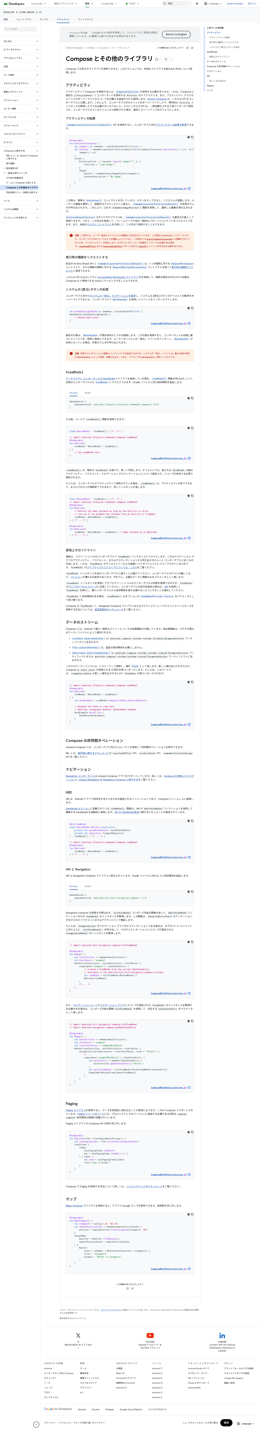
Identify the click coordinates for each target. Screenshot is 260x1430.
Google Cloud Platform (131, 1409)
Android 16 (157, 1373)
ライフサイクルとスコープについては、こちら (112, 567)
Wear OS (120, 1373)
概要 (6, 19)
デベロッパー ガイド (197, 1373)
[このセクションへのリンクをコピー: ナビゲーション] (94, 770)
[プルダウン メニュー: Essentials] (46, 3)
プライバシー (86, 1387)
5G (81, 1392)
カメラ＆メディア (88, 1383)
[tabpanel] (130, 404)
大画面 (119, 1368)
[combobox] (177, 3)
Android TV (121, 1387)
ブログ (132, 3)
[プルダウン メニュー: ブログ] (139, 3)
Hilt (166, 586)
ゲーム (83, 1368)
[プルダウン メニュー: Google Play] (118, 3)
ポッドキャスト (51, 1397)
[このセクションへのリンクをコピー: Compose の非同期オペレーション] (126, 741)
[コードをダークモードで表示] (188, 137)
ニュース (48, 1387)
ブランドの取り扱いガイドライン (89, 1423)
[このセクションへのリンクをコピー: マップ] (80, 1199)
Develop (9, 12)
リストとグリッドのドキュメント (144, 1186)
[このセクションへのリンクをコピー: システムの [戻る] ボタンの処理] (111, 290)
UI (40, 12)
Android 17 (157, 1368)
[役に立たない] (192, 48)
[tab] (73, 392)
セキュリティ (50, 1378)
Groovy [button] (74, 392)
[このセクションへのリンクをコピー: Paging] (80, 1104)
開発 (87, 3)
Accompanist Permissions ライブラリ (118, 277)
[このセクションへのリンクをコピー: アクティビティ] (94, 85)
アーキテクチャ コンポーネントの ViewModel (90, 378)
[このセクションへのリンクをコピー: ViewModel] (87, 372)
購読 (226, 1422)
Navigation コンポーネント (80, 776)
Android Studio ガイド (198, 1368)
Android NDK (194, 1387)
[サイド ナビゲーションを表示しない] (36, 1425)
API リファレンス (196, 1378)
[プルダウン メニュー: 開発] (93, 3)
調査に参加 (229, 1383)
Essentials (36, 3)
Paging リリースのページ (90, 1114)
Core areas (26, 12)
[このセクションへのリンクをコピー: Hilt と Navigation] (93, 869)
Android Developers (74, 48)
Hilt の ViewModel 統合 (127, 812)
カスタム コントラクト (99, 224)
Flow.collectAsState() (86, 647)
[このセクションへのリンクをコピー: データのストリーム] (101, 622)
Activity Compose (157, 99)
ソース (47, 1383)
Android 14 (157, 1383)
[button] (18, 41)
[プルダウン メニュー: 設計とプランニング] (77, 3)
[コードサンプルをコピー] (192, 137)
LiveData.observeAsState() (89, 638)
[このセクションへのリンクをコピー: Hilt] (75, 793)
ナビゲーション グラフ (112, 1005)
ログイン (252, 3)
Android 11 (157, 1397)
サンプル (44, 19)
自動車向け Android (125, 1383)
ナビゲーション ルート (85, 1005)
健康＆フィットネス (89, 1378)
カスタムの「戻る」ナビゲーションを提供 (113, 295)
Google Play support (233, 1378)
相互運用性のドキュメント (109, 609)
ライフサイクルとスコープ (82, 586)
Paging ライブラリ (76, 1110)
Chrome (95, 1409)
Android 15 (157, 1378)
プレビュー (76, 577)
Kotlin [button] (88, 392)
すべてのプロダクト (157, 1409)
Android (48, 1368)
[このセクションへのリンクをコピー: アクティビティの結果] (98, 119)
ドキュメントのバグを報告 (236, 1373)
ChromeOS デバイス (126, 1378)
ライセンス (65, 1423)
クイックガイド (85, 19)
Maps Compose (74, 1205)
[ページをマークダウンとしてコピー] (166, 59)
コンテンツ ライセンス (111, 1310)
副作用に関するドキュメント (93, 753)
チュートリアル (23, 19)
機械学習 (84, 1373)
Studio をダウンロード (198, 1383)
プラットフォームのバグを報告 (239, 1368)
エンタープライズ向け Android (58, 1373)
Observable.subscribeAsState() (91, 653)
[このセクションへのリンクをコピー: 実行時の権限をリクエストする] (111, 257)
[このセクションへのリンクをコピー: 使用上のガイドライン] (99, 550)
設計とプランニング (63, 3)
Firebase (109, 1409)
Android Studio (235, 3)
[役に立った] (187, 48)
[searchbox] (20, 29)
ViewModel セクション (78, 808)
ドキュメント (63, 19)
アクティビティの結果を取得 (171, 124)
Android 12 (157, 1392)
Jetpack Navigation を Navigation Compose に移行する (108, 779)
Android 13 (157, 1387)
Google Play (107, 3)
